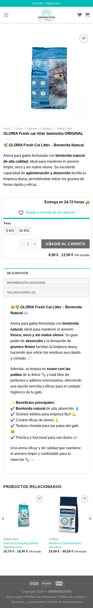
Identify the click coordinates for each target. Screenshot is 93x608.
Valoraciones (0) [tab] (21, 292)
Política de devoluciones (64, 602)
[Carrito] (87, 15)
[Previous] (3, 527)
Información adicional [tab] (26, 282)
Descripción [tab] (17, 273)
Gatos (19, 128)
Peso (7, 223)
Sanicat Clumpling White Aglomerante (20, 545)
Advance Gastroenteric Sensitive (65, 545)
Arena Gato (64, 128)
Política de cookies (71, 596)
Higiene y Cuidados (39, 128)
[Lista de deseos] (79, 15)
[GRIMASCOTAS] (46, 15)
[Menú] (6, 14)
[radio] (10, 230)
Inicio (6, 128)
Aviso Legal (14, 596)
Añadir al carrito (65, 244)
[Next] (90, 527)
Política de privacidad (40, 596)
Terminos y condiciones (28, 602)
